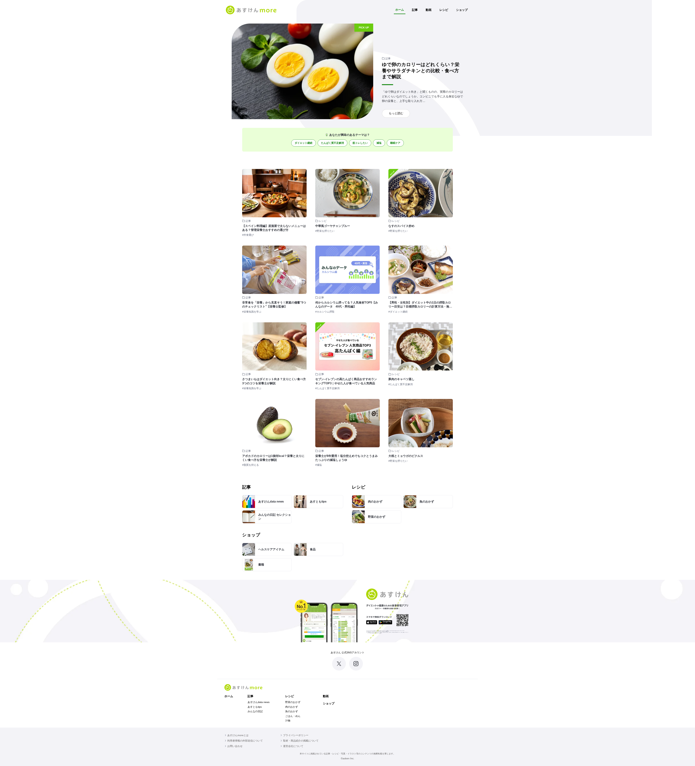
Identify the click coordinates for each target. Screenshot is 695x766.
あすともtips (255, 706)
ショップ (462, 9)
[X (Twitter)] (339, 664)
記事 (415, 9)
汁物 (287, 720)
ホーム (399, 9)
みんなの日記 (255, 711)
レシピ (443, 9)
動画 (428, 9)
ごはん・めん (292, 716)
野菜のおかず (292, 702)
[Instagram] (356, 664)
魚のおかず (291, 711)
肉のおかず (291, 706)
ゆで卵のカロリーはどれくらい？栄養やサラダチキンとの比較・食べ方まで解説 (420, 70)
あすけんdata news (258, 702)
